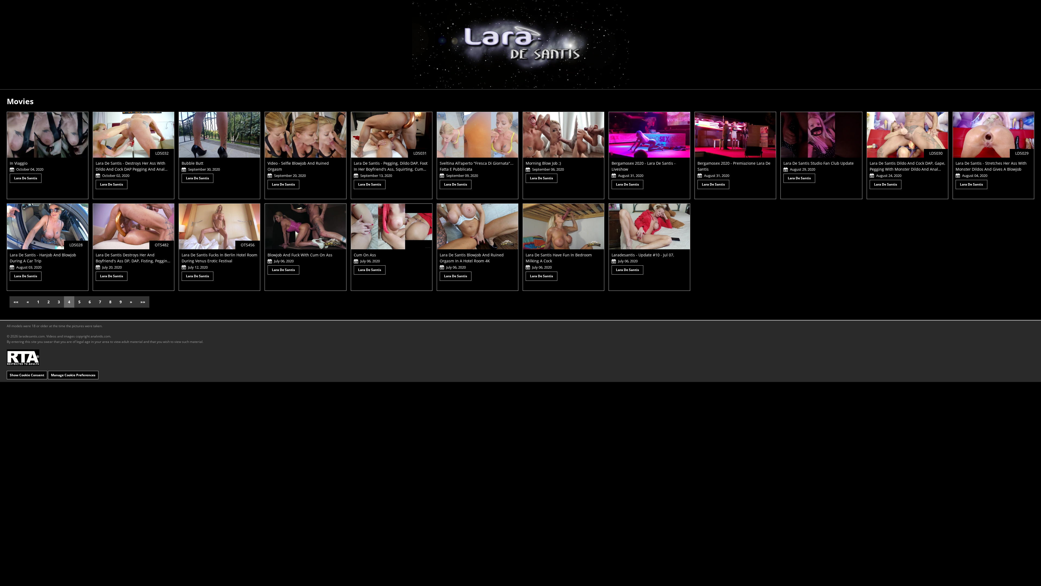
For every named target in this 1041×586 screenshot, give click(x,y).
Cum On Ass (365, 254)
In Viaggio (18, 163)
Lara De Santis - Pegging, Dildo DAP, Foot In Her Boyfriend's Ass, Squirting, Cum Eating (391, 169)
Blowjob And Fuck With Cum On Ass (300, 254)
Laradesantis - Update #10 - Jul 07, (643, 254)
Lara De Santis (25, 178)
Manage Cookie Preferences (73, 375)
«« (16, 301)
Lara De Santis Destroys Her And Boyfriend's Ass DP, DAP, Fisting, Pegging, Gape (133, 261)
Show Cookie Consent (27, 375)
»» (142, 301)
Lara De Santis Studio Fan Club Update (818, 163)
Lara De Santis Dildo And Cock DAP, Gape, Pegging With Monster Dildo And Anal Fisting (907, 169)
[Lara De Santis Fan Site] (520, 44)
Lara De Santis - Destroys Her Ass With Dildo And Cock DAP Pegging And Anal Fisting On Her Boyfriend (130, 169)
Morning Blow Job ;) (543, 163)
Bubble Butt (192, 163)
